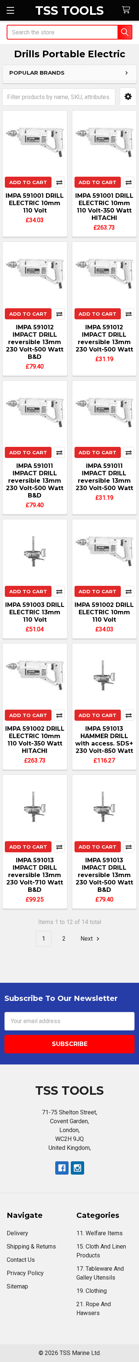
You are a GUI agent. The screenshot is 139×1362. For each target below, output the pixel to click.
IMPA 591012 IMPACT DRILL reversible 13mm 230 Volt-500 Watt (104, 338)
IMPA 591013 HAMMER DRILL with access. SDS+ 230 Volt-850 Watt (104, 739)
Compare (59, 182)
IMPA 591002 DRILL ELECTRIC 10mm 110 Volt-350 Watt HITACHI (34, 739)
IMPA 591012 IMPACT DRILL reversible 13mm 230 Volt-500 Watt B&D (34, 342)
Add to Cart (28, 182)
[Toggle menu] (10, 10)
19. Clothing (91, 1290)
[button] (128, 97)
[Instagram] (77, 1168)
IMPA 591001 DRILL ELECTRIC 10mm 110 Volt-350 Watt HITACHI (104, 206)
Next (87, 938)
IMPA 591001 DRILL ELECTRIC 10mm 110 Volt (35, 203)
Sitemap (17, 1286)
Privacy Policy (25, 1273)
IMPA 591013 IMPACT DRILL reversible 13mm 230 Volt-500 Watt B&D (104, 875)
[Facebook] (62, 1168)
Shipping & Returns (31, 1246)
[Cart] (127, 10)
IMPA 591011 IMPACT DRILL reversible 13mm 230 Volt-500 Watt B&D (34, 480)
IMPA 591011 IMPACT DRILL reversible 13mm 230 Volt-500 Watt (104, 477)
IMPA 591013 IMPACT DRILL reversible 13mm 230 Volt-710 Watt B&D (34, 875)
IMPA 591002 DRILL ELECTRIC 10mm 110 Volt (104, 612)
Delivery (17, 1233)
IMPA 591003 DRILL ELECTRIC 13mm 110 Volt (34, 612)
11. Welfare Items (99, 1233)
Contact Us (21, 1259)
